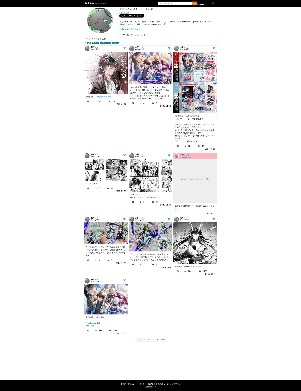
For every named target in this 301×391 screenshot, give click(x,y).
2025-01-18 (121, 263)
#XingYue (89, 326)
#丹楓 (99, 96)
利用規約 (122, 384)
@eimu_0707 (125, 13)
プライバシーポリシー (137, 384)
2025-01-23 (165, 106)
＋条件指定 (200, 4)
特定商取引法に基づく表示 (159, 384)
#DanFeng (106, 96)
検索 (194, 3)
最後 (163, 339)
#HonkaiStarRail (92, 323)
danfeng (96, 43)
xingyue (115, 43)
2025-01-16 (210, 274)
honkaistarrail (105, 43)
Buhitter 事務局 (185, 158)
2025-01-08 (120, 333)
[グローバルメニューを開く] (213, 3)
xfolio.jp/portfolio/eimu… (130, 29)
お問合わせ (177, 384)
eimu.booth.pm (128, 24)
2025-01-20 (121, 191)
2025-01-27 (121, 104)
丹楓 (89, 43)
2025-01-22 (210, 149)
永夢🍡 (93, 47)
